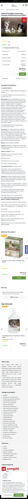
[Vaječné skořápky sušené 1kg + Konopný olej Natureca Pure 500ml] (14, 27)
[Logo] (14, 5)
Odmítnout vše (8, 495)
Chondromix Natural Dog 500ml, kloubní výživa (13, 336)
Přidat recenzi (14, 297)
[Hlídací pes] (20, 79)
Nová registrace (23, 1)
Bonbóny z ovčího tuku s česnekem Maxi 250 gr (13, 261)
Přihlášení (16, 1)
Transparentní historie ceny (11, 48)
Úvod (2, 9)
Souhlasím (18, 495)
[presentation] (1, 258)
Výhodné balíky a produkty (12, 9)
